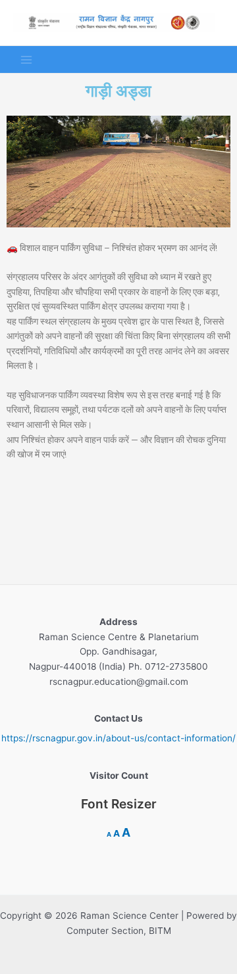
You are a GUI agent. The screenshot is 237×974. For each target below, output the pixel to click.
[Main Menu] (26, 59)
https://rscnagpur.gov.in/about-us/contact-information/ (118, 738)
